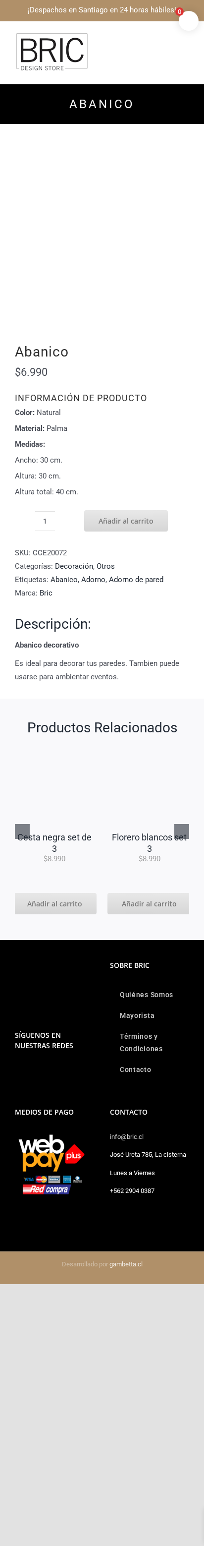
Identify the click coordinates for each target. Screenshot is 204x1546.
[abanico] (102, 241)
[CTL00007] (55, 749)
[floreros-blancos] (149, 749)
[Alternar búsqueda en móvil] (167, 37)
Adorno (93, 579)
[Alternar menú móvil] (185, 37)
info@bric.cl (127, 1136)
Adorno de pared (136, 579)
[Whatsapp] (31, 1071)
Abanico (64, 579)
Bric (46, 593)
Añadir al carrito (126, 521)
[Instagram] (18, 1071)
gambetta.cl (126, 1264)
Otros (106, 566)
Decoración (74, 566)
